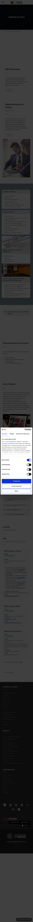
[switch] (29, 465)
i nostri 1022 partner (10, 441)
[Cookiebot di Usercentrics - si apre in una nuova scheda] (24, 430)
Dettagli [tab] (12, 433)
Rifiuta (16, 491)
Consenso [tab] (4, 433)
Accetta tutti (16, 481)
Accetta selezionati (16, 486)
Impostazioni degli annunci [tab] (23, 433)
